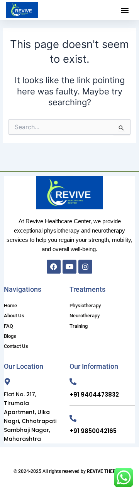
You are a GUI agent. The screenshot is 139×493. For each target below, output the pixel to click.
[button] (125, 9)
